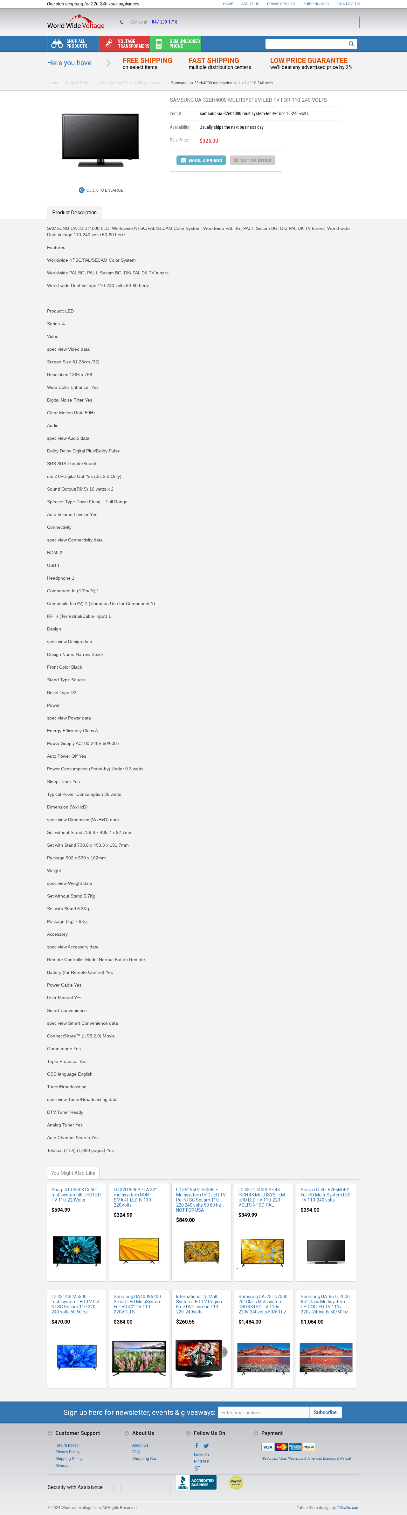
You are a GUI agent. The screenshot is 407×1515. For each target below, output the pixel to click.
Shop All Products (76, 44)
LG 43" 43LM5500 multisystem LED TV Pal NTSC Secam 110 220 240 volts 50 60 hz (75, 1304)
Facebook (197, 1447)
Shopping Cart (144, 1458)
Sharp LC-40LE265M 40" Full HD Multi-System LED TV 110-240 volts (326, 1194)
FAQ (136, 1452)
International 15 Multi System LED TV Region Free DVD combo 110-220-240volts (199, 1304)
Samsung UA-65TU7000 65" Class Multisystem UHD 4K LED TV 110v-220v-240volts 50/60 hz (325, 1304)
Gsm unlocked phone (184, 44)
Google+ (197, 1470)
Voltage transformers (133, 44)
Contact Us (348, 4)
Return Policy (67, 1445)
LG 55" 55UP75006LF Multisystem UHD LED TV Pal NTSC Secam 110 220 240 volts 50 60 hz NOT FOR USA (201, 1200)
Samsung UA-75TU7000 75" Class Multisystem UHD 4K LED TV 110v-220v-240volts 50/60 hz (262, 1304)
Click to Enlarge (104, 190)
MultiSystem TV (114, 83)
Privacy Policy (281, 4)
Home (228, 4)
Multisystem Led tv (149, 83)
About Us (250, 4)
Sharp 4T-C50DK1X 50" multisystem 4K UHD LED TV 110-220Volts (76, 1194)
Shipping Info (316, 4)
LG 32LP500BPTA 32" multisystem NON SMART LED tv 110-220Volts (135, 1197)
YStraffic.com (348, 1507)
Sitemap (62, 1465)
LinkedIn (201, 1454)
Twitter (206, 1447)
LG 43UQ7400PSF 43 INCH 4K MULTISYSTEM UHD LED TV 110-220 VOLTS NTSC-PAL (261, 1197)
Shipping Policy (68, 1458)
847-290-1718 (164, 22)
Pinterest (201, 1461)
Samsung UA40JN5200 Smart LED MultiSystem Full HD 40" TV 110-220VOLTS (138, 1304)
